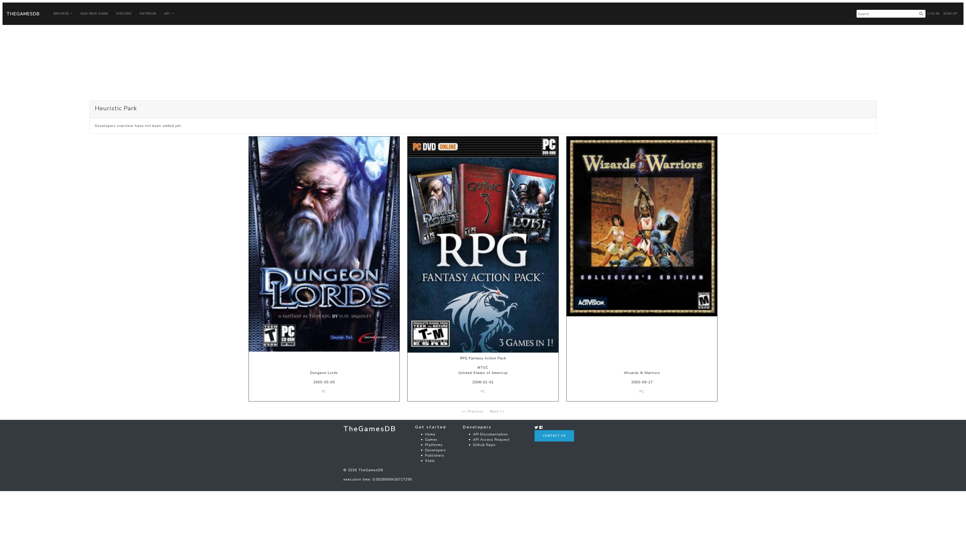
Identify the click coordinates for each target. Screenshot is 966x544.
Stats (430, 460)
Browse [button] (62, 14)
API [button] (167, 14)
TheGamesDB (23, 14)
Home (430, 434)
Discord (124, 14)
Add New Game (94, 14)
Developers (435, 450)
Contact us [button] (554, 436)
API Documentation (490, 434)
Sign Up (950, 14)
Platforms (434, 445)
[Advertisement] (483, 62)
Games (431, 439)
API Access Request (491, 439)
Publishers (434, 455)
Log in (933, 14)
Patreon (148, 14)
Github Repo (484, 445)
